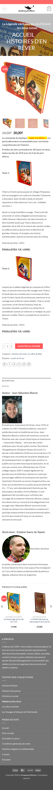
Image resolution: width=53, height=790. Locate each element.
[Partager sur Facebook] (9, 364)
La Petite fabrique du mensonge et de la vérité (39, 620)
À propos (6, 759)
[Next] (46, 88)
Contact (6, 754)
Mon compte (8, 733)
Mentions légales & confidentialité (18, 749)
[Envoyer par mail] (19, 364)
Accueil (23, 34)
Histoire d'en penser (11, 691)
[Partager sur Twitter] (14, 364)
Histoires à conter (10, 696)
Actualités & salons (11, 738)
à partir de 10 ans (17, 358)
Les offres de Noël (35, 354)
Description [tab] (8, 381)
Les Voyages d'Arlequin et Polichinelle (19, 712)
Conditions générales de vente (16, 743)
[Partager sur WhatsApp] (4, 364)
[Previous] (6, 88)
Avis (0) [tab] (5, 386)
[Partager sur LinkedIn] (29, 364)
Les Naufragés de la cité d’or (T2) (14, 620)
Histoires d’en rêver (26, 44)
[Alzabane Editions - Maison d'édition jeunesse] (26, 9)
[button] (4, 9)
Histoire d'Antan (10, 685)
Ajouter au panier (29, 346)
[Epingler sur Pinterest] (24, 364)
